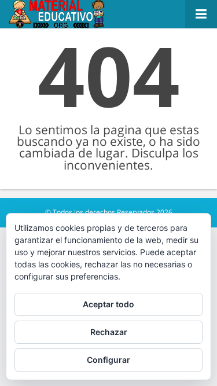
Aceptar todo (108, 304)
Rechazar (108, 332)
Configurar (108, 360)
